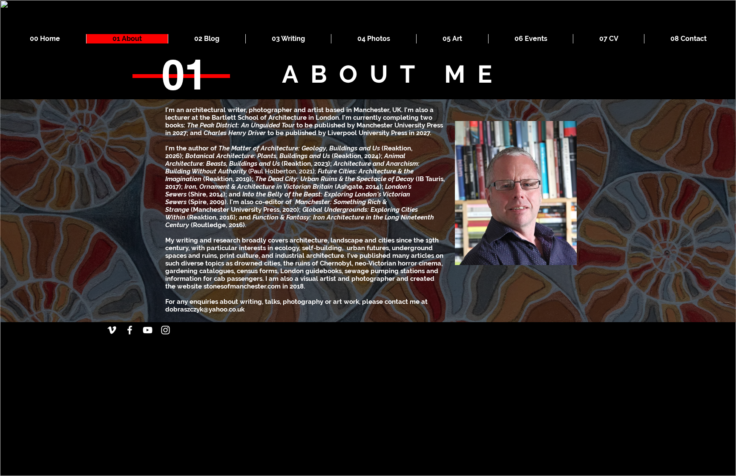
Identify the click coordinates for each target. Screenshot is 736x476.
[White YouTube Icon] (147, 330)
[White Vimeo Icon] (112, 330)
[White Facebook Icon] (129, 330)
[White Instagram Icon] (165, 330)
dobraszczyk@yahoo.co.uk (204, 309)
